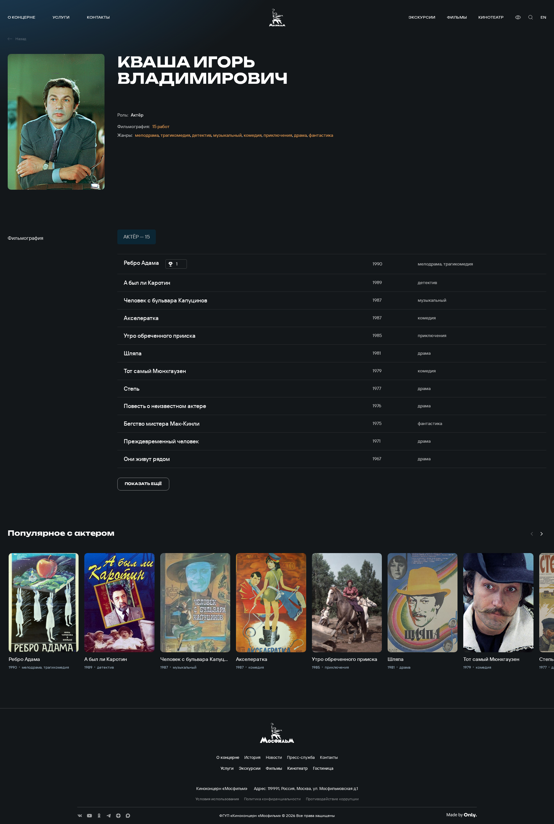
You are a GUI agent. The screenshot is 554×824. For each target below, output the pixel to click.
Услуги (61, 17)
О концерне (21, 17)
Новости (274, 757)
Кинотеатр (491, 17)
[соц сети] (79, 815)
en (543, 17)
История (252, 757)
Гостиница (323, 768)
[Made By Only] (461, 815)
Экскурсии (421, 17)
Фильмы (457, 17)
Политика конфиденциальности (272, 799)
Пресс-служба (301, 757)
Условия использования (217, 799)
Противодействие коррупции (332, 799)
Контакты (98, 17)
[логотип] (277, 17)
